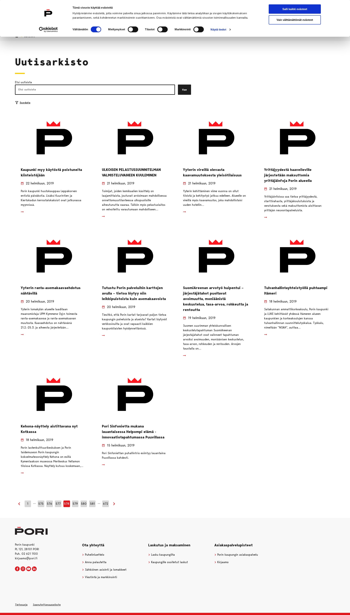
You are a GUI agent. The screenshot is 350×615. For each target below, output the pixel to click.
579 (75, 503)
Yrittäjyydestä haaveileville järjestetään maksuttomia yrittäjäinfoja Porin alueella (288, 175)
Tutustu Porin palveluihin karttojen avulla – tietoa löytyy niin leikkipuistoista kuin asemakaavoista (134, 293)
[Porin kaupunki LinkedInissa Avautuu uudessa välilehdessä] (34, 569)
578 (66, 503)
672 (105, 503)
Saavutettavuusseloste (47, 604)
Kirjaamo (222, 562)
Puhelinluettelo (94, 554)
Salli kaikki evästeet (294, 9)
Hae (184, 89)
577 (58, 503)
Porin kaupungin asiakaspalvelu (237, 554)
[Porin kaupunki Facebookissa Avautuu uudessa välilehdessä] (17, 569)
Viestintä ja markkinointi (100, 577)
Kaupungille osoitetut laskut (169, 562)
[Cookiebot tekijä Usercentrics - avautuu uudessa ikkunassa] (48, 29)
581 (92, 503)
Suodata (25, 102)
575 (41, 503)
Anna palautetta (95, 562)
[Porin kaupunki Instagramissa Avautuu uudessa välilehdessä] (23, 569)
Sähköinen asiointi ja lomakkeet (105, 569)
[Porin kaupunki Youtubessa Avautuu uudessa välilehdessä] (28, 569)
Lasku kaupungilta (162, 554)
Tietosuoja (21, 604)
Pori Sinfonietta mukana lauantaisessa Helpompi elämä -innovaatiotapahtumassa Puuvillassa (133, 431)
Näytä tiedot (218, 29)
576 (49, 503)
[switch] (133, 29)
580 (84, 503)
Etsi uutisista (23, 82)
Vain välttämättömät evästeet (295, 19)
